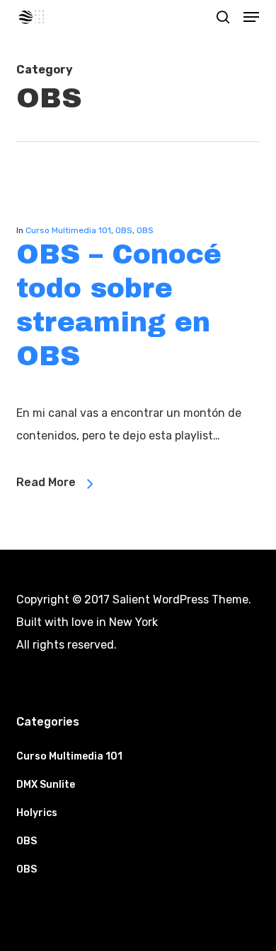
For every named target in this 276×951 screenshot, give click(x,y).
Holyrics (36, 813)
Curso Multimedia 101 (68, 230)
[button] (251, 17)
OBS (123, 230)
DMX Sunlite (45, 785)
